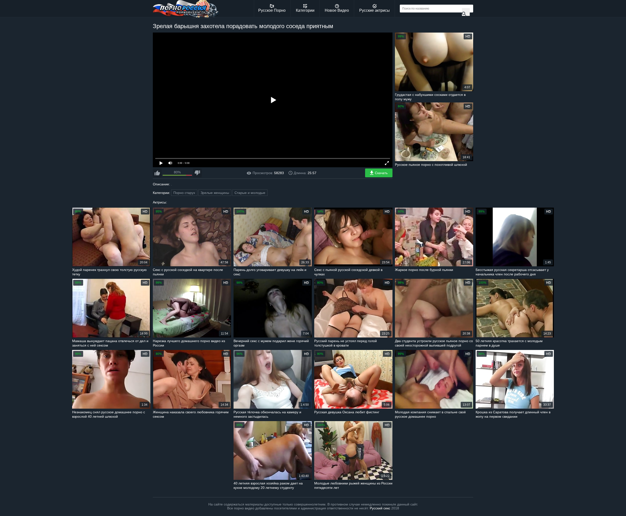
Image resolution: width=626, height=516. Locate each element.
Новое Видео (337, 10)
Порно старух (184, 193)
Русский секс (380, 508)
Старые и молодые (250, 193)
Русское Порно (272, 10)
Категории (305, 10)
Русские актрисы (374, 10)
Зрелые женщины (215, 193)
